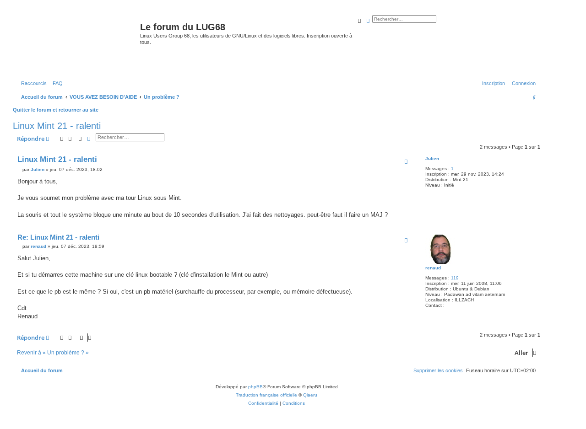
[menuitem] (56, 83)
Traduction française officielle (266, 394)
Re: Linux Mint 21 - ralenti (58, 237)
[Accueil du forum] (77, 43)
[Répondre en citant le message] (406, 161)
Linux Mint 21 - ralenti (57, 126)
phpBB (255, 386)
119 (455, 277)
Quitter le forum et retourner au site (55, 110)
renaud (433, 267)
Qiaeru (310, 394)
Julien (432, 158)
